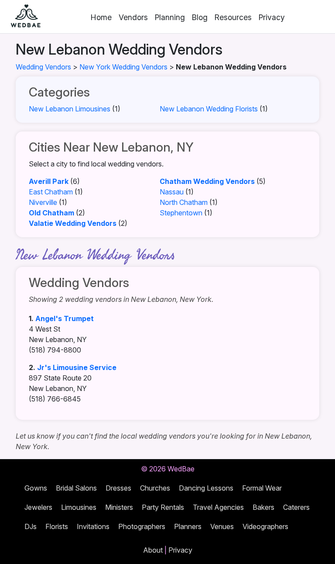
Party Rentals (163, 507)
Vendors (133, 17)
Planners (188, 526)
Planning (170, 17)
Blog (200, 17)
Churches (155, 488)
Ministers (119, 507)
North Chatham (184, 202)
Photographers (141, 526)
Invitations (93, 526)
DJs (30, 526)
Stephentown (181, 212)
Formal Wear (262, 488)
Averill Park (48, 181)
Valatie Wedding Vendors (72, 223)
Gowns (35, 488)
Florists (56, 526)
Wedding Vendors (43, 66)
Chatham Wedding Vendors (207, 181)
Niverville (43, 202)
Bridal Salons (76, 488)
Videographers (265, 526)
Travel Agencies (218, 507)
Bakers (263, 507)
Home (101, 17)
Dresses (118, 488)
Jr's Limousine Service (76, 367)
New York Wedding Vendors (123, 66)
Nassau (172, 191)
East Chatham (51, 191)
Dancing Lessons (206, 488)
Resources (233, 17)
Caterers (296, 507)
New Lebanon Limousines (69, 108)
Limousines (78, 507)
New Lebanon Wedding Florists (209, 108)
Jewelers (38, 507)
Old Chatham (51, 212)
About (153, 550)
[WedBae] (21, 16)
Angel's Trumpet (64, 318)
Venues (222, 526)
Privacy (272, 17)
